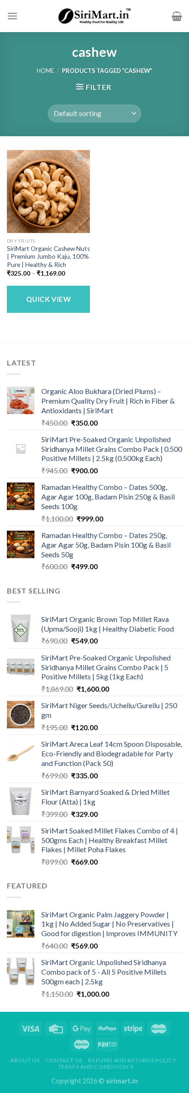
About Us (24, 1060)
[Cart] (177, 16)
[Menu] (12, 16)
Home (45, 70)
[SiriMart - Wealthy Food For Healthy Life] (94, 16)
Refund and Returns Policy (132, 1060)
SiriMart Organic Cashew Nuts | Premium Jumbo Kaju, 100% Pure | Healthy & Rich (48, 256)
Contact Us (64, 1060)
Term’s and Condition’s (95, 1066)
